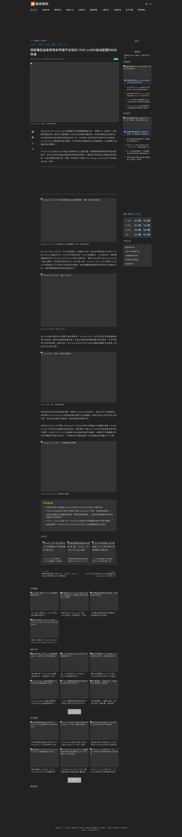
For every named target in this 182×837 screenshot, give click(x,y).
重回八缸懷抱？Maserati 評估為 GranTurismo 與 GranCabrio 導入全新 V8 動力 (44, 641)
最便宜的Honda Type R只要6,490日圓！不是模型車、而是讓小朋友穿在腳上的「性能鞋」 (74, 614)
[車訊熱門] (151, 113)
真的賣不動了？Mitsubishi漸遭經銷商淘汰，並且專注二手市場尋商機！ (43, 674)
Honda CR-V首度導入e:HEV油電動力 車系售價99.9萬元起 (53, 559)
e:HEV (33, 44)
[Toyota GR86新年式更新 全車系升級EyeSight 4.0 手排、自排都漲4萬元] (74, 730)
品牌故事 (117, 9)
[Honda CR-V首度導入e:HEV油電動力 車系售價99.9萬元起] (54, 549)
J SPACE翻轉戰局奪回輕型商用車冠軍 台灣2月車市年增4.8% (73, 702)
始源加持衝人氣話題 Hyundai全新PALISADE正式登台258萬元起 (74, 507)
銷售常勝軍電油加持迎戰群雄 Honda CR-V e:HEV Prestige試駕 (78, 559)
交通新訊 (81, 9)
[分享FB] (32, 131)
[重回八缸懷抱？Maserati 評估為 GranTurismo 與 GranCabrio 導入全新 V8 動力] (44, 628)
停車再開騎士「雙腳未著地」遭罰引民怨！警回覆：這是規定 (103, 702)
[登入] (146, 4)
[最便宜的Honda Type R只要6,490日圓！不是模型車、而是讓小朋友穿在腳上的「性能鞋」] (74, 601)
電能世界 (69, 9)
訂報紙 (110, 828)
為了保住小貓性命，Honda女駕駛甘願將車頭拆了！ (44, 614)
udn (32, 40)
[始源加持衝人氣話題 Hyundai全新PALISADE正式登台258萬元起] (104, 730)
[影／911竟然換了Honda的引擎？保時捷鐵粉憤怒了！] (74, 662)
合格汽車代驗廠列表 (132, 251)
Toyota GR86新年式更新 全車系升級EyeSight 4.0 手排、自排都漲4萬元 (77, 511)
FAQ (64, 828)
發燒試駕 (45, 9)
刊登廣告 (57, 828)
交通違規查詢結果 (131, 255)
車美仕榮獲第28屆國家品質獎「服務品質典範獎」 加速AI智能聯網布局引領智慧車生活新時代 (79, 515)
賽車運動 (141, 9)
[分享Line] (32, 137)
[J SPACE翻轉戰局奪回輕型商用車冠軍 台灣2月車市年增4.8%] (74, 689)
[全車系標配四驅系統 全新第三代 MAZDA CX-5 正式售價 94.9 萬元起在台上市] (44, 730)
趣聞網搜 (93, 9)
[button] (150, 3)
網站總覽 (124, 828)
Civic (65, 44)
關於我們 (116, 828)
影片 (59, 44)
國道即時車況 (130, 247)
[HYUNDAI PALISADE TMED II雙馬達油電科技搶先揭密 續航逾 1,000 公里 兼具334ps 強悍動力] (74, 757)
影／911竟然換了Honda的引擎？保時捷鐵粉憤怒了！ (72, 674)
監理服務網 (129, 264)
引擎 (40, 44)
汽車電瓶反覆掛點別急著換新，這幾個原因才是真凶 (103, 614)
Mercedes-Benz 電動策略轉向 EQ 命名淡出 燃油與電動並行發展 (43, 702)
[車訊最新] (151, 61)
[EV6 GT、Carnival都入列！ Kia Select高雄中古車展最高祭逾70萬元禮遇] (104, 757)
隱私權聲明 (94, 828)
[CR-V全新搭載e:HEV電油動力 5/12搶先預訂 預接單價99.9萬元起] (103, 549)
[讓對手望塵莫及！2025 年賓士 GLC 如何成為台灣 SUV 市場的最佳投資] (104, 662)
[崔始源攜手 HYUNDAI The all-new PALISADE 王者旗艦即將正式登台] (44, 757)
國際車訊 (57, 9)
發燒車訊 (37, 40)
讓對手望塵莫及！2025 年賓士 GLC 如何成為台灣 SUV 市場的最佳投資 (104, 674)
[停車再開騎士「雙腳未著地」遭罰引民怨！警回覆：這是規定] (104, 689)
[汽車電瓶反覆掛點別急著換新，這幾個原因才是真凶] (104, 601)
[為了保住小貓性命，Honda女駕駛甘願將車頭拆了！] (44, 601)
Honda (47, 44)
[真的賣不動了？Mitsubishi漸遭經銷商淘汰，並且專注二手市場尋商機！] (44, 662)
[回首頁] (42, 4)
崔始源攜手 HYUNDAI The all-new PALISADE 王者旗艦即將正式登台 (76, 524)
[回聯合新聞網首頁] (33, 4)
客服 (68, 828)
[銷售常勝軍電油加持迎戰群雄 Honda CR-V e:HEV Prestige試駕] (78, 549)
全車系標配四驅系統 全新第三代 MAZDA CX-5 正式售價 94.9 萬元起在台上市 (44, 743)
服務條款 (82, 828)
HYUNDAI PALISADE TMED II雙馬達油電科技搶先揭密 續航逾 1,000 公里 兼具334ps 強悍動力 (74, 770)
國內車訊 (34, 9)
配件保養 (129, 9)
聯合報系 (102, 828)
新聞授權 (74, 828)
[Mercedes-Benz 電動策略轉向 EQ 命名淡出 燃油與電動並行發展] (44, 689)
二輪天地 (105, 9)
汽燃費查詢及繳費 (131, 259)
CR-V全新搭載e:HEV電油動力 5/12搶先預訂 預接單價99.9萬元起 (103, 559)
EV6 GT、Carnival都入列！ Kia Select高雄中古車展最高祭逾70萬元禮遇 (78, 520)
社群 (53, 44)
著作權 (88, 828)
